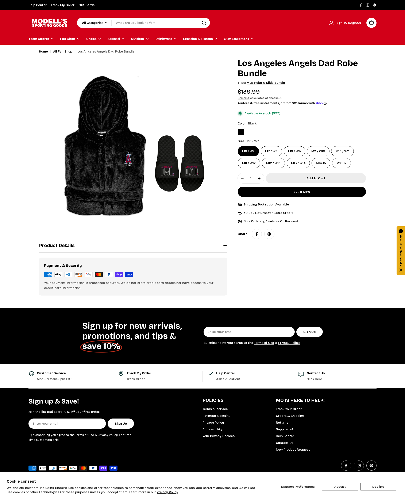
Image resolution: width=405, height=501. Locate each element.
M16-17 (341, 163)
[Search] (204, 22)
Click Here (314, 379)
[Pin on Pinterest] (269, 234)
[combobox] (143, 23)
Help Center (37, 5)
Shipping (244, 98)
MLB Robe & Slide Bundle (266, 83)
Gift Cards (86, 5)
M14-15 (321, 163)
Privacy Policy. (289, 343)
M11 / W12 (249, 163)
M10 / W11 (342, 151)
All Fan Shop (62, 51)
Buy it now (301, 192)
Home (43, 51)
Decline (378, 487)
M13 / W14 (298, 163)
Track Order (136, 379)
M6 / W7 (248, 151)
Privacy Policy (167, 492)
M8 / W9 (294, 151)
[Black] (241, 132)
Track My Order (62, 5)
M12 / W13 (273, 163)
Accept (340, 487)
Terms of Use (264, 343)
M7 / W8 (271, 151)
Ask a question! (228, 379)
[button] (401, 250)
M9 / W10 (318, 151)
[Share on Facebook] (257, 234)
